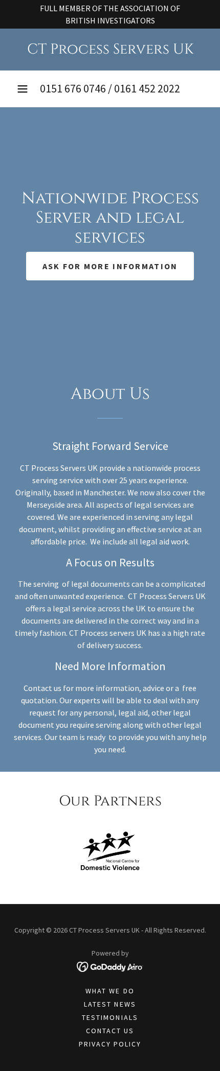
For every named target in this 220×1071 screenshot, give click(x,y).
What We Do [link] (109, 990)
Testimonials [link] (110, 1017)
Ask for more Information (110, 266)
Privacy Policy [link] (110, 1044)
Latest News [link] (110, 1004)
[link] (110, 49)
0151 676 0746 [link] (73, 88)
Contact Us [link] (110, 1030)
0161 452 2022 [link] (147, 88)
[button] (22, 89)
